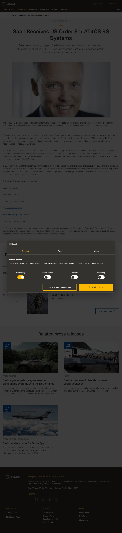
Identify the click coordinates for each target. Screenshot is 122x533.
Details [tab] (61, 251)
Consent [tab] (25, 251)
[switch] (47, 277)
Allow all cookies (96, 287)
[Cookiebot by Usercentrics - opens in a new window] (102, 244)
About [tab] (96, 251)
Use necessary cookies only (59, 287)
